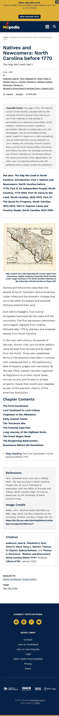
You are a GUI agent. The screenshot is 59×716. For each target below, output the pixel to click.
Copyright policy (37, 700)
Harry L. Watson (32, 546)
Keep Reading (14, 453)
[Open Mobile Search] (53, 26)
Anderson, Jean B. (11, 79)
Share (19, 94)
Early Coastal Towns (15, 418)
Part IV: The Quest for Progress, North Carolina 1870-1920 (27, 201)
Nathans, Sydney (45, 82)
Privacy (28, 663)
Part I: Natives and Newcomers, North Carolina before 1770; (28, 184)
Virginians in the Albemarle (19, 414)
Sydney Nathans (28, 550)
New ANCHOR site (29, 17)
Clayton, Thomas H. (28, 82)
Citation (31, 94)
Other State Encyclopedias (28, 659)
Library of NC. (13, 561)
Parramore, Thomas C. (13, 85)
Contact (28, 639)
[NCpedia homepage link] (11, 25)
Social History (30, 579)
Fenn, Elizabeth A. (28, 79)
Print (9, 94)
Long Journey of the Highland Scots (24, 432)
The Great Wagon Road (16, 436)
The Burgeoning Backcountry (21, 440)
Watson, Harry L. (10, 82)
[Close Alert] (57, 1)
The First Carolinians (15, 405)
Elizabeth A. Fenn (36, 543)
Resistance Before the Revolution (23, 445)
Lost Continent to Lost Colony (21, 410)
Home (5, 37)
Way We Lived (10, 588)
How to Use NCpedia (28, 649)
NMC (37, 703)
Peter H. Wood (14, 546)
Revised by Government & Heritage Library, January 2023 (28, 88)
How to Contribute (28, 644)
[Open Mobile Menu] (47, 26)
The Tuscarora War (14, 423)
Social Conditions (12, 579)
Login (28, 654)
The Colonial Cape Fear (17, 427)
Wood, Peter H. (44, 79)
